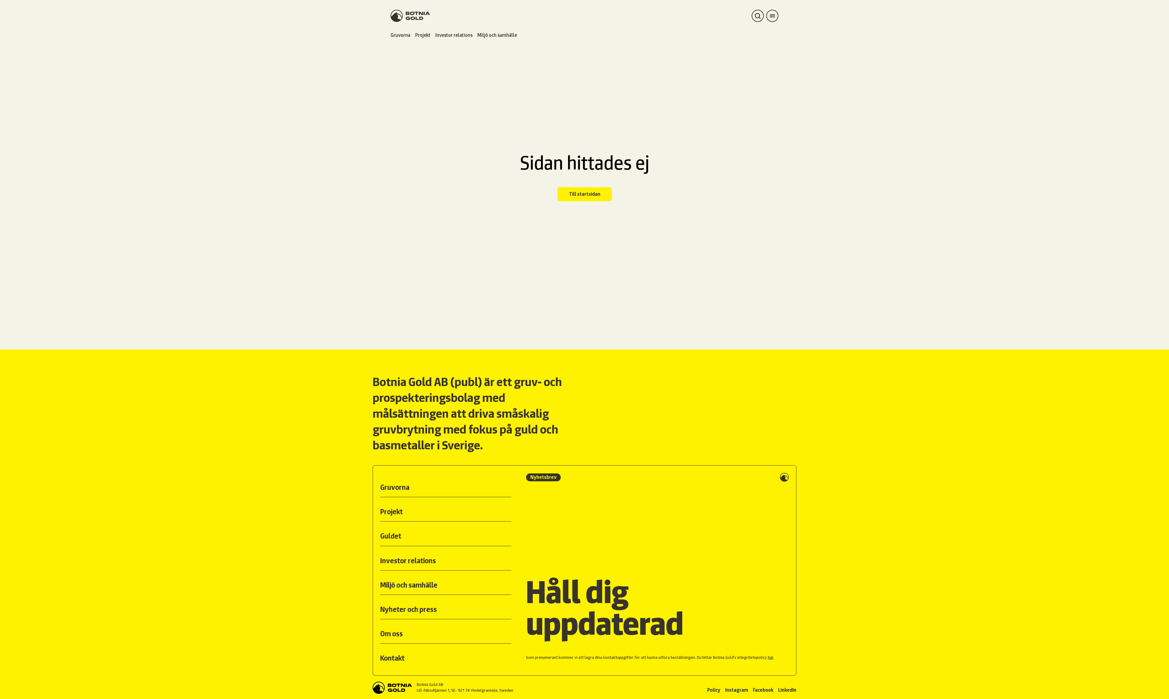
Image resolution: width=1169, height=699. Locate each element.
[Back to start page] (410, 16)
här (770, 657)
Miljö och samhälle (497, 35)
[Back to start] (392, 688)
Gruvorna (400, 35)
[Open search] (758, 16)
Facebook (763, 690)
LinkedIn (787, 690)
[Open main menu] (772, 16)
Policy (713, 690)
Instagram (736, 690)
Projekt (422, 35)
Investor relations (453, 35)
